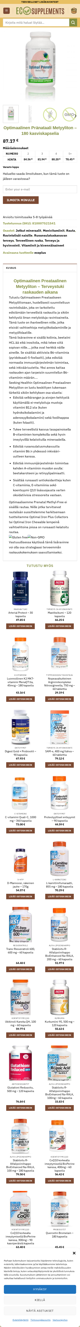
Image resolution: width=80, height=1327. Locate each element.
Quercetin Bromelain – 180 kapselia (59, 1234)
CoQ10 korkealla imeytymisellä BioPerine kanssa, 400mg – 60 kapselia (60, 1165)
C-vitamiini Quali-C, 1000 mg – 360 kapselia (20, 819)
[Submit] (73, 22)
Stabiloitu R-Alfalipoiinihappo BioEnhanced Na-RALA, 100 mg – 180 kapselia (20, 1165)
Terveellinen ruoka (29, 240)
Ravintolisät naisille (17, 235)
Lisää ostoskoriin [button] (20, 626)
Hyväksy (40, 1289)
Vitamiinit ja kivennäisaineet (43, 245)
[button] (74, 1253)
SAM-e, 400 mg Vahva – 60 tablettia (59, 753)
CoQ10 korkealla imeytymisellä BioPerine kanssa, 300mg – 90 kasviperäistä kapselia (21, 1238)
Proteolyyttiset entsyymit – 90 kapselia (59, 819)
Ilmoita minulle (21, 200)
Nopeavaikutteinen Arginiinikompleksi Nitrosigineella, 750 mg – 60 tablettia (59, 684)
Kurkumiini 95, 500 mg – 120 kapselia (59, 1023)
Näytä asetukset (40, 1311)
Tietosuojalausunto (40, 1319)
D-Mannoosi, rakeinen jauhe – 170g (20, 884)
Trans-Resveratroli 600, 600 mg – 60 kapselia (20, 950)
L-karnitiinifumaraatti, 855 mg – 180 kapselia (59, 884)
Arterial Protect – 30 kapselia (20, 614)
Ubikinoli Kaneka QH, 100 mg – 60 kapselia (20, 1023)
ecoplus (40, 253)
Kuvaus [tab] (11, 268)
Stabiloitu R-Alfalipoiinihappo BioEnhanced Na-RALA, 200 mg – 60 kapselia (59, 954)
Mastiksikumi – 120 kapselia (59, 614)
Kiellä (40, 1300)
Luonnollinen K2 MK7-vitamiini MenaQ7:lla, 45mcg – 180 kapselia (20, 682)
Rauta (70, 230)
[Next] (70, 64)
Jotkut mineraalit (28, 230)
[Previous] (9, 64)
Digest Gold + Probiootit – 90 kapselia (20, 753)
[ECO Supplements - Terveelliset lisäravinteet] (40, 10)
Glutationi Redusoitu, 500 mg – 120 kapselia (20, 1089)
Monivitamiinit (53, 230)
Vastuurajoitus (60, 1319)
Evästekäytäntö (21, 1319)
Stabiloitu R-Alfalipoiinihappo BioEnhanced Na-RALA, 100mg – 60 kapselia (59, 1093)
